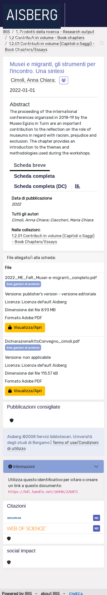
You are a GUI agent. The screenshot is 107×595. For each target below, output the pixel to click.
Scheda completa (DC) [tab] (40, 186)
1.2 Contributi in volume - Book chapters (46, 37)
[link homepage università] (20, 43)
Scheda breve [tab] (30, 165)
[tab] (77, 186)
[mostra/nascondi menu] (102, 43)
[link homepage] (34, 16)
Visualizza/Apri (27, 327)
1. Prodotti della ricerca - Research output (55, 31)
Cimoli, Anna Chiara (32, 80)
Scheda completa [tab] (34, 176)
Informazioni (23, 467)
